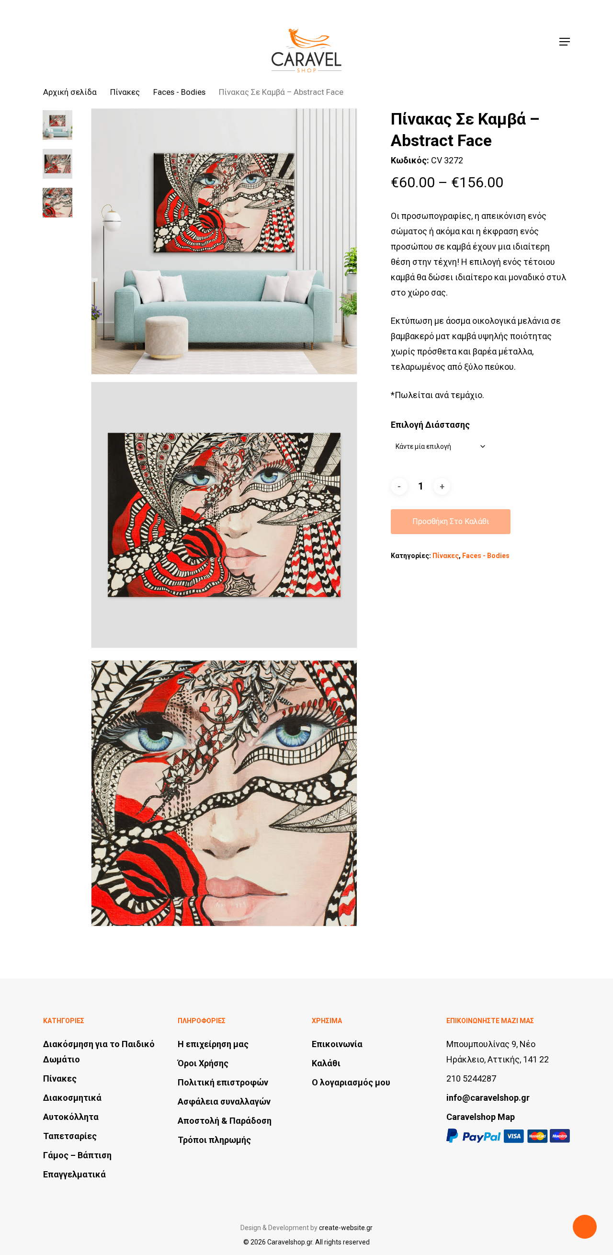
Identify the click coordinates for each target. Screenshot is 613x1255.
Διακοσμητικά (72, 1098)
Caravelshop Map (480, 1117)
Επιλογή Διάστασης (430, 425)
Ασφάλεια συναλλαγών (224, 1101)
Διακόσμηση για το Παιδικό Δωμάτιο (99, 1051)
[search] (498, 42)
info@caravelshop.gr (488, 1098)
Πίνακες (125, 92)
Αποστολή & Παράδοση (225, 1121)
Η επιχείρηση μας (213, 1044)
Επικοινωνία (337, 1044)
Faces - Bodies (179, 92)
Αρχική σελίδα (70, 92)
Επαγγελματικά (74, 1174)
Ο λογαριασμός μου (351, 1082)
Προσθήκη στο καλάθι (450, 521)
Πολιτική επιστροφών (223, 1082)
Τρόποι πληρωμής (214, 1140)
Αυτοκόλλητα (71, 1117)
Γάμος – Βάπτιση (77, 1155)
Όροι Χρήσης (203, 1063)
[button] (564, 41)
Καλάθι (326, 1063)
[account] (523, 42)
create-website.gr (346, 1228)
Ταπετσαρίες (70, 1136)
